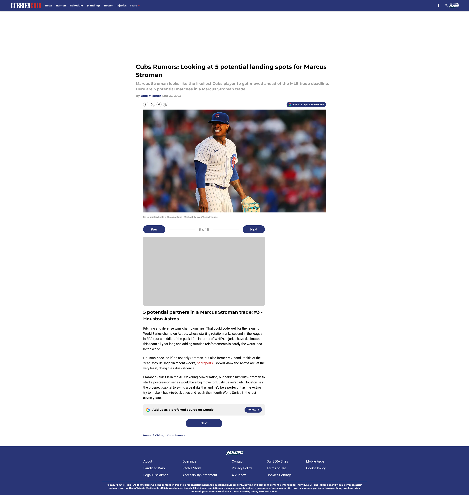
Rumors (61, 5)
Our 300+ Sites (277, 461)
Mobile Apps (315, 461)
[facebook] (439, 5)
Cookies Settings (279, 475)
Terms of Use (276, 468)
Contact (237, 461)
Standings (93, 5)
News (48, 5)
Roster (108, 5)
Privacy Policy (242, 468)
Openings (189, 461)
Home (147, 435)
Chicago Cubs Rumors (170, 435)
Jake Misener (151, 96)
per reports (205, 363)
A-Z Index (239, 475)
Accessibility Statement (199, 475)
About (147, 461)
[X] (446, 5)
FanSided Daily (154, 468)
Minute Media (123, 484)
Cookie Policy (316, 468)
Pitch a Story (191, 468)
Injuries (121, 5)
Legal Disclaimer (155, 475)
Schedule (76, 5)
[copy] (165, 104)
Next (253, 229)
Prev (154, 229)
